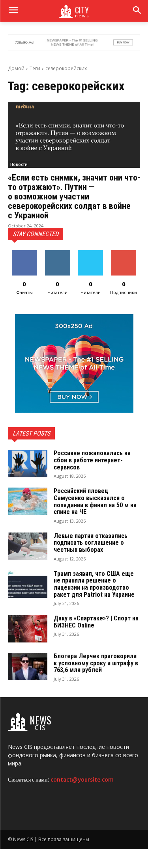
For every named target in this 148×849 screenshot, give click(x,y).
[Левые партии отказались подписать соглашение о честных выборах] (27, 546)
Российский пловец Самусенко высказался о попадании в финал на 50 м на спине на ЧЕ (95, 501)
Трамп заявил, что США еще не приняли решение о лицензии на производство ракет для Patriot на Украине (94, 584)
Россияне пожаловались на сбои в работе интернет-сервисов (92, 460)
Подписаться (124, 253)
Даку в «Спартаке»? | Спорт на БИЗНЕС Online (96, 621)
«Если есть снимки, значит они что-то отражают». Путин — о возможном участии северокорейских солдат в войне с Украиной (74, 197)
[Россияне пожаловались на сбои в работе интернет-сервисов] (27, 463)
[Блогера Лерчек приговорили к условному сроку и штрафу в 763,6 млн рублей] (27, 666)
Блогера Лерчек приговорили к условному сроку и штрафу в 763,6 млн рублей (96, 663)
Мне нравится (24, 256)
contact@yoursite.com (82, 779)
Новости (19, 164)
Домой (16, 68)
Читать (57, 253)
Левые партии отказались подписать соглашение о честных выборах (90, 542)
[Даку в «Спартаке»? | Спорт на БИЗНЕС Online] (27, 628)
